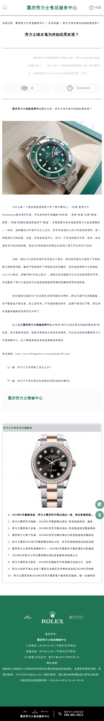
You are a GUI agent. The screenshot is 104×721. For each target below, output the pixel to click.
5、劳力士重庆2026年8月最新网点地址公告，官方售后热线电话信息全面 (51, 541)
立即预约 (52, 364)
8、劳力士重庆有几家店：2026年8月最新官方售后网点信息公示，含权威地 (52, 562)
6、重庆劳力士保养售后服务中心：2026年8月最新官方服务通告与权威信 (51, 548)
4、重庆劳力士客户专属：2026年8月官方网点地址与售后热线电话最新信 (51, 535)
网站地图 (52, 663)
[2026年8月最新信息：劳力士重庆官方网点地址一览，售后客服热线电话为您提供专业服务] (52, 506)
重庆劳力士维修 (21, 108)
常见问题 (53, 23)
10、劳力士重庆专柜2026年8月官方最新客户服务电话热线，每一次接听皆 (51, 575)
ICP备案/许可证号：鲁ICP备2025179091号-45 (52, 657)
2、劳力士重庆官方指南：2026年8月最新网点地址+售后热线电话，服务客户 (52, 521)
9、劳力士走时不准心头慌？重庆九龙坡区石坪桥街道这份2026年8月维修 (51, 568)
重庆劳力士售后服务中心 (30, 23)
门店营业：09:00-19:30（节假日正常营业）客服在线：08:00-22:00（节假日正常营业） (52, 648)
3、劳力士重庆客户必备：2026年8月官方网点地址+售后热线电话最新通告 (52, 528)
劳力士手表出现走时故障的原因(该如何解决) (44, 380)
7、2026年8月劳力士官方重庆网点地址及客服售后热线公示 (43, 555)
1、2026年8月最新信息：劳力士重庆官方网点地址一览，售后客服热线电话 (52, 514)
